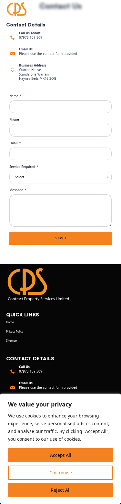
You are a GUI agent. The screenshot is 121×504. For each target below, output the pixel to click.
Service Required (23, 167)
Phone (14, 119)
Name (15, 96)
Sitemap (11, 341)
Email (15, 143)
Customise (60, 472)
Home (10, 322)
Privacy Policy (14, 332)
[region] (60, 449)
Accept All (60, 455)
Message (17, 190)
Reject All (61, 490)
